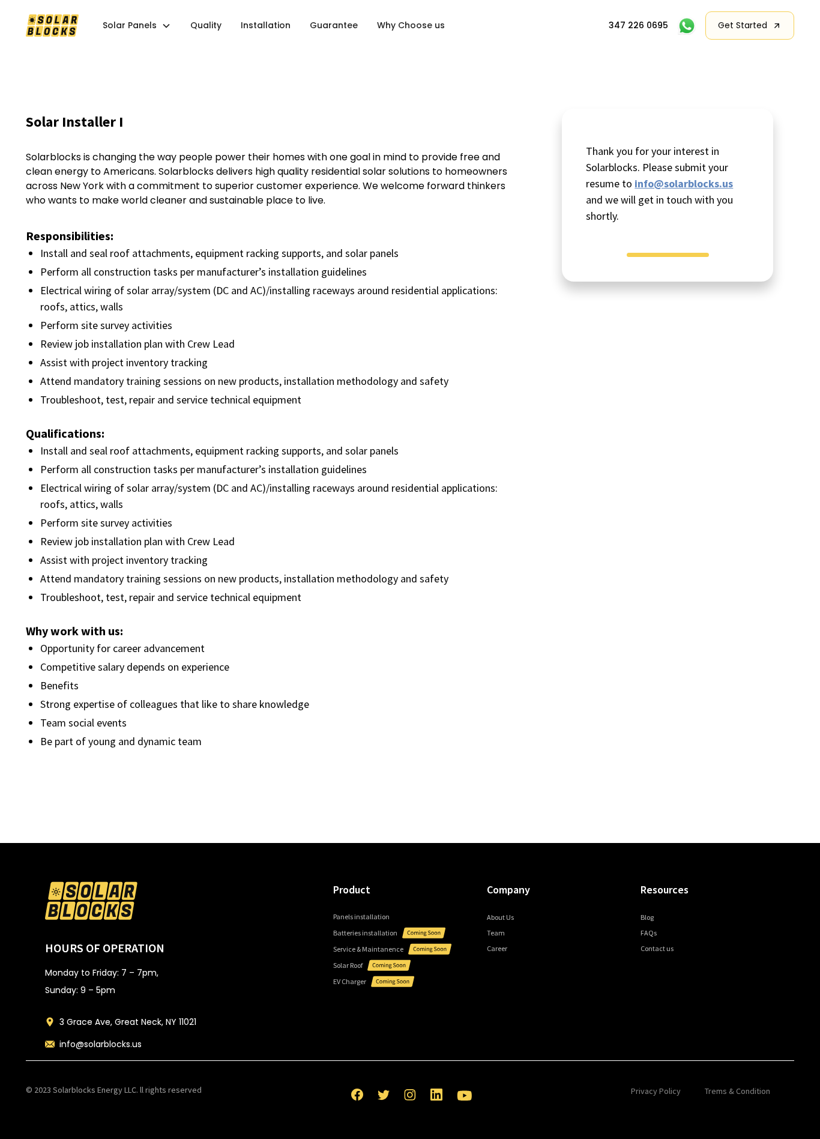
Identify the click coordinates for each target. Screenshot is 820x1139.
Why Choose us (411, 25)
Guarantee (334, 25)
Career (497, 948)
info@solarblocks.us (684, 183)
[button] (137, 25)
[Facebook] (357, 1095)
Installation (266, 25)
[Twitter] (384, 1095)
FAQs (649, 932)
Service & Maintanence (368, 948)
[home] (52, 25)
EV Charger (349, 981)
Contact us (657, 948)
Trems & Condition (737, 1091)
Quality (206, 25)
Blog (647, 917)
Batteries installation (365, 932)
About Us (500, 917)
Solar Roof (348, 965)
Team (496, 932)
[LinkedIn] (436, 1095)
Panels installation (361, 916)
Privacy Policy (656, 1091)
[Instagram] (410, 1095)
